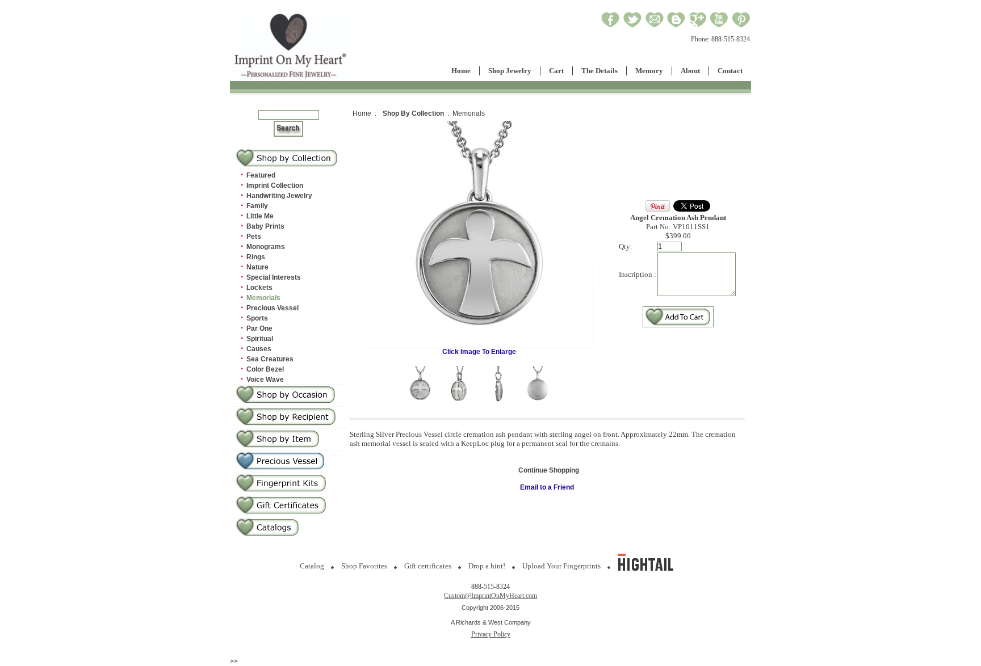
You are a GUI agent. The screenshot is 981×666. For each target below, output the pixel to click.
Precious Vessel (272, 308)
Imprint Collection (274, 185)
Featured (260, 175)
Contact (730, 70)
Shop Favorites (364, 566)
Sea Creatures (270, 359)
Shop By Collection (413, 113)
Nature (257, 267)
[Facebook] (611, 26)
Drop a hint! (486, 566)
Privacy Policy (490, 634)
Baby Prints (265, 226)
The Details (599, 70)
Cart (556, 70)
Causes (258, 349)
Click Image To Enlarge (479, 352)
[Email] (654, 26)
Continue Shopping (548, 470)
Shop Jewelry (509, 70)
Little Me (260, 216)
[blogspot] (676, 26)
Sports (257, 318)
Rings (255, 257)
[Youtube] (719, 26)
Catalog (312, 566)
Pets (253, 237)
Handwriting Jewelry (279, 196)
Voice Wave (265, 379)
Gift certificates (427, 566)
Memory (649, 70)
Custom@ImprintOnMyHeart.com (490, 596)
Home (461, 70)
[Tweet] (632, 26)
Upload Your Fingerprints (561, 566)
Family (257, 206)
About (690, 70)
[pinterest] (741, 26)
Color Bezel (265, 369)
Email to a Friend (547, 487)
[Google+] (697, 26)
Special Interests (273, 277)
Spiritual (259, 339)
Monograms (265, 247)
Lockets (259, 288)
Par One (259, 328)
